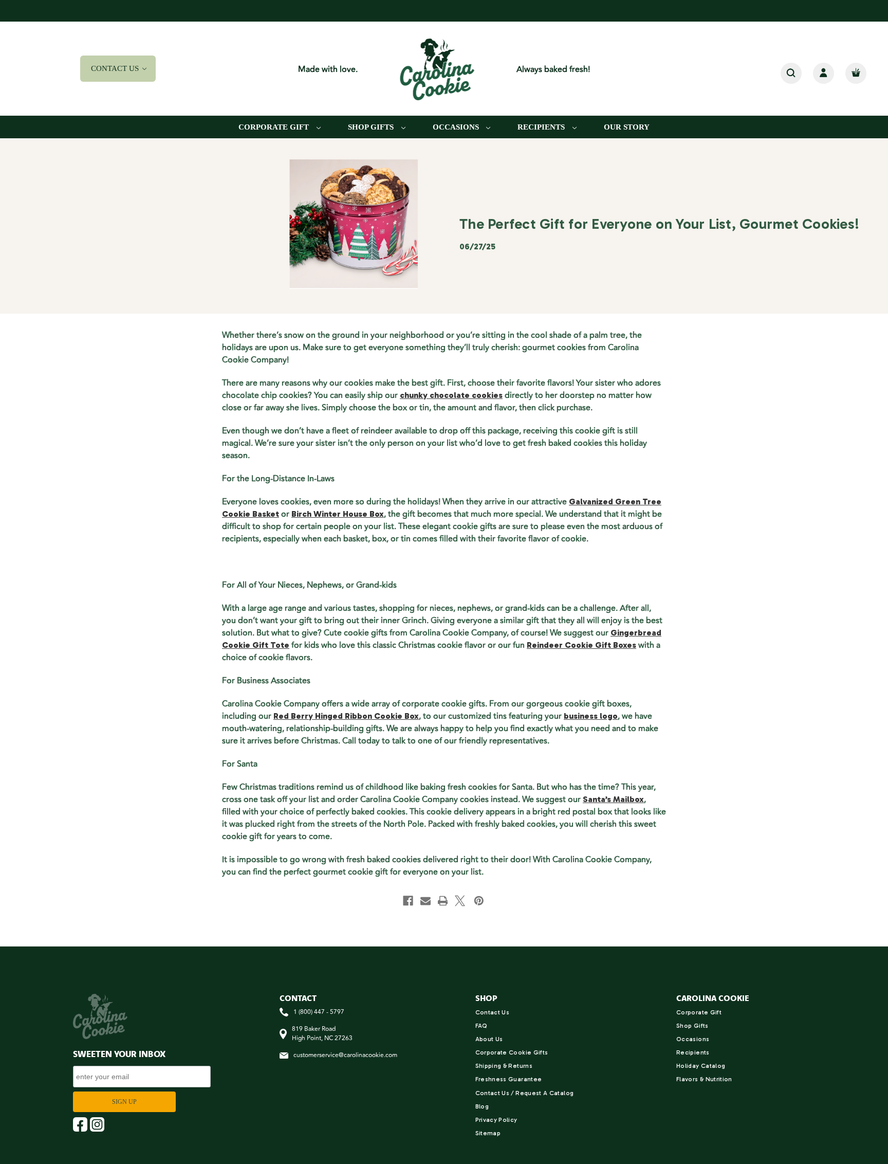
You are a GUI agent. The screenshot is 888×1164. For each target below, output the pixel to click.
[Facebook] (408, 901)
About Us (489, 1039)
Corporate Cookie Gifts (511, 1052)
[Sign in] (823, 73)
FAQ (481, 1025)
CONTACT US (116, 68)
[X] (460, 901)
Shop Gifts (372, 127)
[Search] (791, 73)
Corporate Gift (274, 127)
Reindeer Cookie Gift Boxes (581, 645)
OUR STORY (627, 127)
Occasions (457, 127)
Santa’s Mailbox (613, 799)
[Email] (425, 901)
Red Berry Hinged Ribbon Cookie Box (346, 716)
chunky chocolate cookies (451, 395)
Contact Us (492, 1012)
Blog (482, 1106)
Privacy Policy (496, 1119)
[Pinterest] (479, 901)
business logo (591, 716)
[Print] (443, 901)
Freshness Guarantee (508, 1079)
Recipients (542, 127)
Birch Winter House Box (337, 514)
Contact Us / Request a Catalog (524, 1093)
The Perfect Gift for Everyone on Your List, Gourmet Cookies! (659, 223)
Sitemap (488, 1133)
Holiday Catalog (700, 1065)
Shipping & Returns (503, 1065)
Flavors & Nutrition (704, 1079)
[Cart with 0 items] (856, 73)
